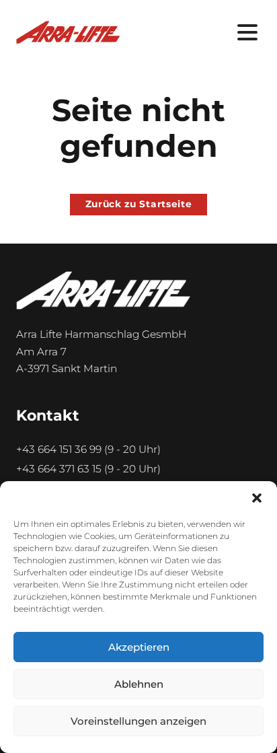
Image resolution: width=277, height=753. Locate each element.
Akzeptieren (138, 647)
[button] (257, 498)
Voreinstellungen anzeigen (138, 721)
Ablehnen (138, 684)
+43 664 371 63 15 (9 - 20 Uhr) (88, 468)
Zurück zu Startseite (138, 204)
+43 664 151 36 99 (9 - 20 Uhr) (88, 449)
